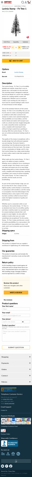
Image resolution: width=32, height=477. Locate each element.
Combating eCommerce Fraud (9, 426)
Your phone (6, 319)
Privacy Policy (11, 471)
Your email (6, 312)
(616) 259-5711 (8, 399)
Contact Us (4, 410)
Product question (8, 325)
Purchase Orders (5, 434)
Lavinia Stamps (18, 72)
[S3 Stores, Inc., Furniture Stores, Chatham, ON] (9, 443)
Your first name (7, 306)
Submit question (16, 347)
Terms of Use (4, 471)
